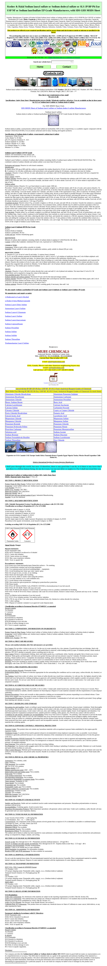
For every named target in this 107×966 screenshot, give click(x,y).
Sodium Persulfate (12, 328)
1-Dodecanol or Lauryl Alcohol (17, 297)
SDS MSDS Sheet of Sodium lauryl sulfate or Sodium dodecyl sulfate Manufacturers (53, 108)
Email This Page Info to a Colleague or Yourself (64, 57)
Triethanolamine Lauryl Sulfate (17, 343)
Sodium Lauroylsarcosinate (15, 320)
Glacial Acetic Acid (12, 416)
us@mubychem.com (56, 368)
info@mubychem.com (56, 362)
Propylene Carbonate (13, 429)
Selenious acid (10, 432)
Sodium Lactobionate (62, 437)
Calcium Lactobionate (13, 405)
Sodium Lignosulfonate (14, 324)
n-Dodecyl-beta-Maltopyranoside (17, 301)
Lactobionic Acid (60, 416)
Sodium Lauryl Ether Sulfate (16, 305)
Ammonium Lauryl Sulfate (15, 308)
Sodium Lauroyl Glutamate (15, 312)
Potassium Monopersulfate (64, 429)
